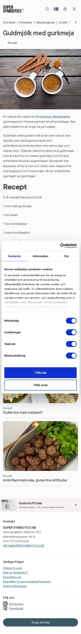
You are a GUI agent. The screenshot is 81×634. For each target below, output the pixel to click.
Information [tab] (40, 256)
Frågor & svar (12, 568)
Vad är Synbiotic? (15, 572)
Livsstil (64, 22)
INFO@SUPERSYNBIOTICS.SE (23, 545)
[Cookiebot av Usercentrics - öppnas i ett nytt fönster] (60, 245)
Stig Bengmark (46, 22)
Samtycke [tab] (14, 256)
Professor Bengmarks (53, 116)
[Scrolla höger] (72, 22)
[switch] (71, 332)
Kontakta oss (12, 577)
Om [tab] (66, 256)
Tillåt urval (40, 384)
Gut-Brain (10, 22)
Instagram (16, 604)
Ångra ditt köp (40, 622)
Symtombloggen (15, 586)
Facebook (16, 608)
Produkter (26, 22)
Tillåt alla (40, 372)
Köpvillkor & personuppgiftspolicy (27, 581)
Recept (12, 42)
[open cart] (65, 9)
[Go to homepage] (13, 9)
